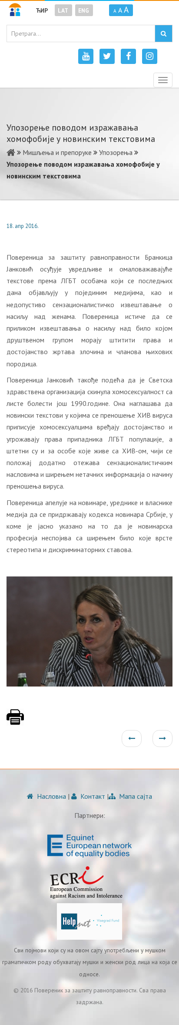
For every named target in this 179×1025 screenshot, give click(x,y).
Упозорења (116, 152)
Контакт (92, 796)
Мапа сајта (134, 796)
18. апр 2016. (23, 226)
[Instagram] (149, 56)
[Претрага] (163, 33)
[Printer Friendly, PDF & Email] (15, 721)
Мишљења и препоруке (57, 152)
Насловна (50, 796)
